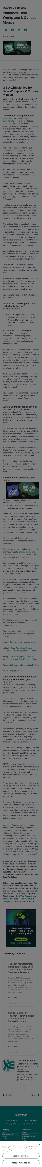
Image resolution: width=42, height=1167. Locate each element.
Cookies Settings (21, 1155)
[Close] (39, 1144)
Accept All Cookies (21, 1162)
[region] (21, 1154)
